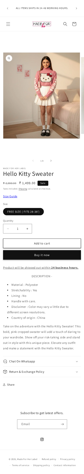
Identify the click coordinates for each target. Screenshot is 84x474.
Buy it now (42, 255)
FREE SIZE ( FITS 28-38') (23, 211)
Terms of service (20, 465)
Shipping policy (41, 465)
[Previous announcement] (7, 8)
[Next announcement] (76, 8)
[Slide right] (50, 160)
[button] (8, 24)
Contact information (65, 465)
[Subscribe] (62, 424)
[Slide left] (33, 160)
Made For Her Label (27, 459)
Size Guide (10, 196)
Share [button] (11, 384)
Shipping (23, 188)
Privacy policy (67, 459)
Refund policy (49, 459)
